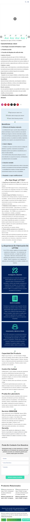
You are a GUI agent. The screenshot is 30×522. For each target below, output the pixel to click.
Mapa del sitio (9, 510)
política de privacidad (6, 516)
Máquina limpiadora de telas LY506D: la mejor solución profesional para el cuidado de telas (21, 497)
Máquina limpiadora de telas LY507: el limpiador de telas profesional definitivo (7, 497)
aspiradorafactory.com (21, 508)
